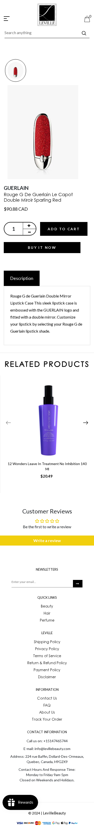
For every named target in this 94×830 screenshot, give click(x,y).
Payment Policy (47, 670)
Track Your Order (47, 720)
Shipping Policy (47, 642)
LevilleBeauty (54, 813)
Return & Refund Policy (47, 663)
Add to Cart (64, 229)
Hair (47, 614)
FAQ (47, 706)
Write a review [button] (47, 540)
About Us (47, 713)
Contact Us (47, 699)
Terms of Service (47, 656)
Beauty (47, 607)
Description (21, 278)
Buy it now (42, 247)
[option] (15, 71)
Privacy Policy (47, 649)
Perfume (47, 621)
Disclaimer (47, 677)
